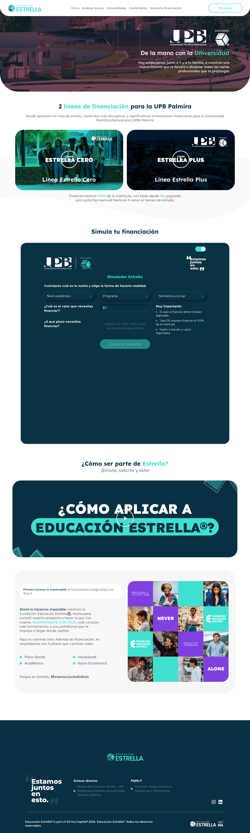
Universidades (116, 8)
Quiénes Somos (93, 8)
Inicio (75, 8)
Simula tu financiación (166, 8)
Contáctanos (138, 8)
